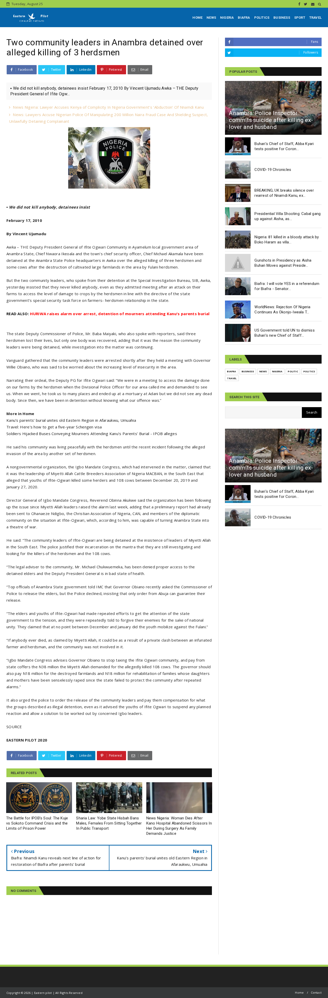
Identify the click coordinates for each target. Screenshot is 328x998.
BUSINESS (281, 17)
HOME (197, 17)
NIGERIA (227, 17)
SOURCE (14, 726)
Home (299, 992)
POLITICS (262, 17)
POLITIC (293, 371)
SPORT (299, 17)
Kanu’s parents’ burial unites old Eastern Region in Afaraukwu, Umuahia (71, 420)
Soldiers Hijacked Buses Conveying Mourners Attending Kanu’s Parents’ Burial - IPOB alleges (91, 433)
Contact (316, 992)
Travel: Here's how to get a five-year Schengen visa (54, 426)
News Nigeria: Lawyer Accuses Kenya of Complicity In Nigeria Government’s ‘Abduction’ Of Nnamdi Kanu (108, 107)
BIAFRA (244, 17)
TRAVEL (315, 17)
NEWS (211, 17)
